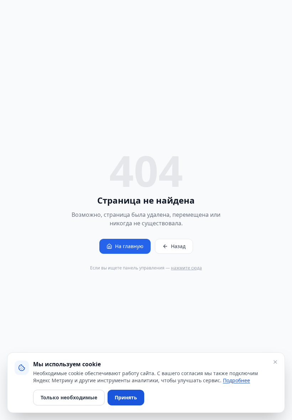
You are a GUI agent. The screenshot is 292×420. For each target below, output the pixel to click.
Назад (178, 246)
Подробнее (236, 380)
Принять (126, 397)
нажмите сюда (186, 268)
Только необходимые (69, 397)
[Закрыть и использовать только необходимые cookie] (275, 362)
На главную (129, 246)
